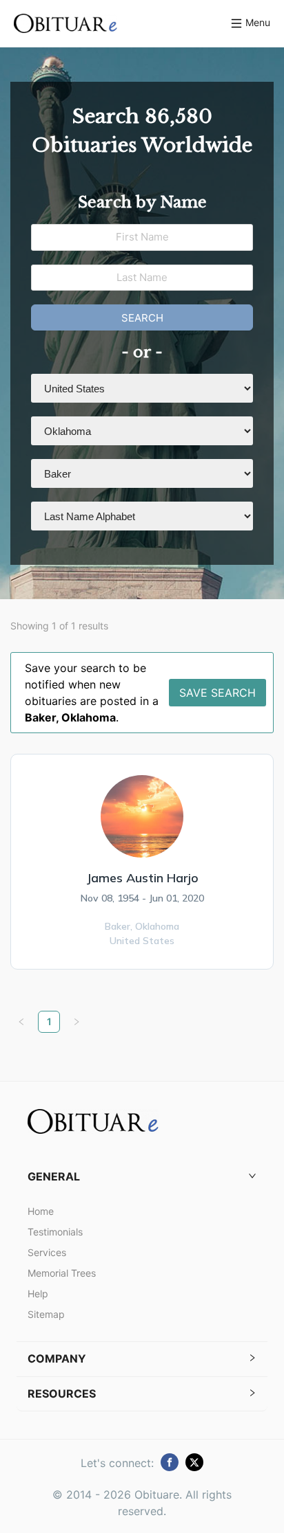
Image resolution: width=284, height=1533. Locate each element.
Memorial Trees (62, 1273)
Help (38, 1293)
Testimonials (55, 1232)
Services (47, 1252)
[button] (142, 1177)
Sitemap (46, 1314)
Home (41, 1211)
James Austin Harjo (142, 878)
